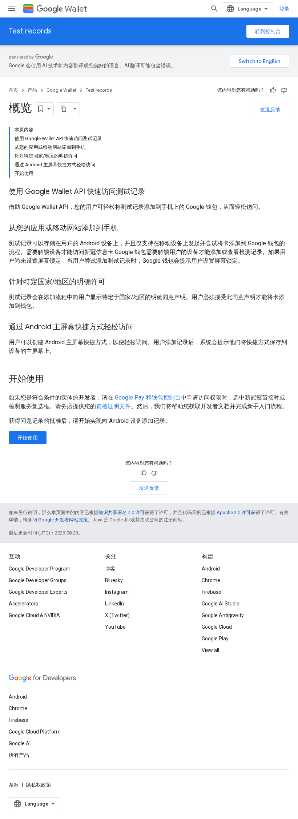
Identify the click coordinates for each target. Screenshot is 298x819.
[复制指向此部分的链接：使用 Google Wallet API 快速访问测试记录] (152, 192)
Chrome (211, 580)
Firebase (211, 592)
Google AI (20, 743)
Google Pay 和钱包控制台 (148, 397)
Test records (30, 31)
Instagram (117, 592)
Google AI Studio (220, 604)
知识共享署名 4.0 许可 (121, 512)
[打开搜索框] (214, 8)
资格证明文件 (113, 406)
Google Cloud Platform (35, 732)
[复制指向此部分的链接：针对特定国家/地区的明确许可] (112, 282)
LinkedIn (114, 604)
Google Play (215, 638)
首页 (13, 90)
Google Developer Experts (38, 592)
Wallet (76, 9)
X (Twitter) (117, 615)
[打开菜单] (11, 8)
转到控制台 (268, 31)
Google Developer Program (40, 569)
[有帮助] (272, 90)
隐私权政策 (38, 785)
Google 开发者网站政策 (63, 519)
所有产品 (19, 755)
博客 (110, 569)
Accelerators (23, 604)
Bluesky (114, 580)
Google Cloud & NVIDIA (34, 615)
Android (211, 569)
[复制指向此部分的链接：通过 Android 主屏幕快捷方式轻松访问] (140, 327)
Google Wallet (61, 90)
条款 (14, 785)
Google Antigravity (223, 615)
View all (210, 650)
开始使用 (27, 437)
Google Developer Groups (38, 580)
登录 (284, 9)
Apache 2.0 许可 (234, 512)
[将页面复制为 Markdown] (63, 109)
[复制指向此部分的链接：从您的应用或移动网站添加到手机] (125, 228)
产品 (32, 90)
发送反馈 (270, 109)
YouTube (115, 627)
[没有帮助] (283, 90)
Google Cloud (217, 627)
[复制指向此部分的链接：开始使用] (51, 379)
